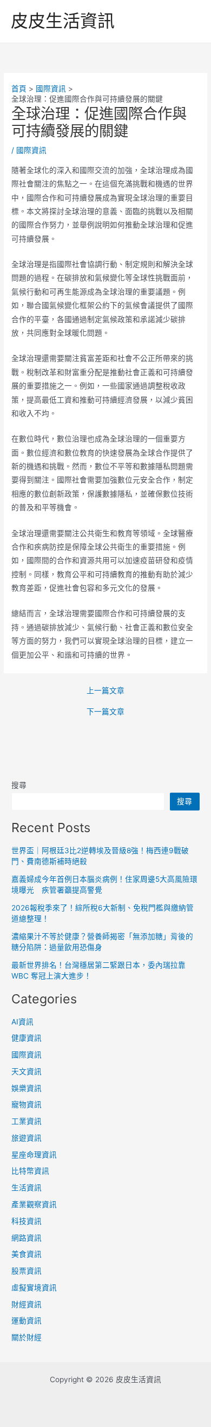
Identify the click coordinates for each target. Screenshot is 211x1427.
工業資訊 (26, 1121)
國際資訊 (31, 150)
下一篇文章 (105, 712)
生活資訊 (26, 1187)
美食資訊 (26, 1254)
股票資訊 (26, 1271)
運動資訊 (26, 1320)
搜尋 (19, 785)
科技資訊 (26, 1221)
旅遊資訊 (26, 1138)
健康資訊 (26, 1038)
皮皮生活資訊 (63, 20)
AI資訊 (22, 1021)
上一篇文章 (105, 691)
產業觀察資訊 (34, 1204)
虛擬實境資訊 (34, 1287)
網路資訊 (26, 1238)
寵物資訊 (26, 1104)
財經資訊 (26, 1304)
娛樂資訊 (26, 1088)
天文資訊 (26, 1071)
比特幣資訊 (30, 1171)
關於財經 (26, 1337)
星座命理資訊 (34, 1154)
